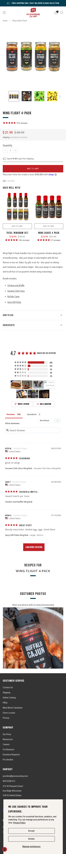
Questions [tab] (32, 414)
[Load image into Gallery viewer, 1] (14, 96)
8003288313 (9, 781)
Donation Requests (11, 754)
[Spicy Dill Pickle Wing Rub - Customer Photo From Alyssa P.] (21, 394)
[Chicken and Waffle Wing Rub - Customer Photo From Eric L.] (27, 384)
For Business (8, 749)
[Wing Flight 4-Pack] (33, 55)
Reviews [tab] (11, 414)
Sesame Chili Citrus (16, 291)
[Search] (61, 12)
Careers (6, 744)
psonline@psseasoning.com (15, 776)
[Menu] (4, 12)
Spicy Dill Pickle (14, 302)
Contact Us (8, 687)
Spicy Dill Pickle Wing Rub (16, 535)
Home (5, 20)
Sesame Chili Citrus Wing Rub (18, 468)
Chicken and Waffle (15, 285)
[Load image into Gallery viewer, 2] (26, 96)
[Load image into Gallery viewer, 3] (39, 96)
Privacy (6, 717)
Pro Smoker (8, 759)
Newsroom (8, 739)
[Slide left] (7, 96)
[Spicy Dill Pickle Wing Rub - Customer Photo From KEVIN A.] (33, 394)
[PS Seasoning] (33, 12)
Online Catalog (9, 697)
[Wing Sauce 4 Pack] (48, 207)
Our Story (7, 734)
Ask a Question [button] (45, 404)
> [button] (34, 547)
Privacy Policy (19, 822)
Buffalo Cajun (13, 296)
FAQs (5, 702)
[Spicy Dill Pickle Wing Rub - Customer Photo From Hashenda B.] (38, 384)
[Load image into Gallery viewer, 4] (52, 96)
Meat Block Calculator (13, 707)
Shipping (6, 137)
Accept (31, 830)
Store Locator (9, 712)
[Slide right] (59, 96)
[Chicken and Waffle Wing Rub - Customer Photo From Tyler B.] (16, 384)
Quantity (7, 145)
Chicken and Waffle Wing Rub (18, 501)
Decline (31, 838)
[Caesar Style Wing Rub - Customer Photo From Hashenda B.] (49, 384)
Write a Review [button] (23, 404)
